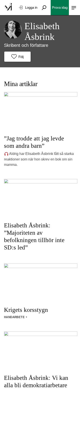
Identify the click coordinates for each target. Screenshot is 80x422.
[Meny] (74, 7)
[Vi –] (8, 7)
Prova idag (60, 7)
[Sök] (44, 7)
